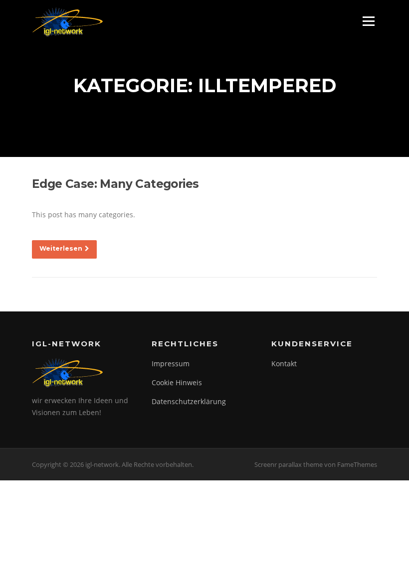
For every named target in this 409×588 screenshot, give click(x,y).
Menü (368, 21)
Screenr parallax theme (288, 464)
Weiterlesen (60, 248)
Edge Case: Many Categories (115, 184)
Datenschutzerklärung (189, 401)
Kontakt (284, 363)
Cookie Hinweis (177, 382)
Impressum (171, 363)
